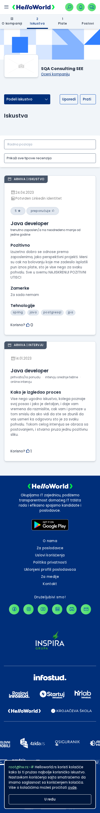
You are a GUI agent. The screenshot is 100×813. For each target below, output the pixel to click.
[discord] (71, 609)
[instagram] (28, 609)
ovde (72, 787)
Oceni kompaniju (55, 74)
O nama (50, 541)
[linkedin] (57, 609)
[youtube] (43, 609)
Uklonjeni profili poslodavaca (50, 569)
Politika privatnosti (50, 562)
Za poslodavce (50, 548)
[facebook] (14, 609)
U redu (50, 799)
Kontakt (50, 583)
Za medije (50, 576)
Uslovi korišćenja (50, 555)
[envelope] (86, 609)
